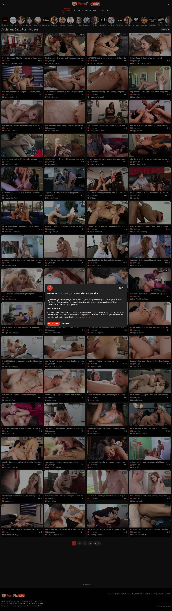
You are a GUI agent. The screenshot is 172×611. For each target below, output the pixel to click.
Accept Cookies (53, 324)
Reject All (65, 324)
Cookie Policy (87, 317)
